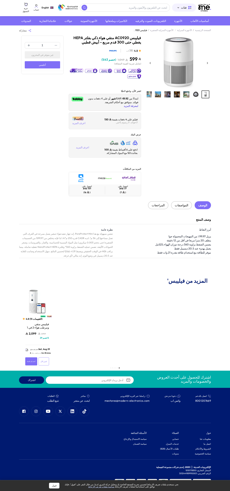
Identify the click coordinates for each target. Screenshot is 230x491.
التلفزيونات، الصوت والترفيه (150, 21)
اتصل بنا (207, 443)
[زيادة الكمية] (29, 45)
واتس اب (175, 400)
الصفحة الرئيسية (203, 30)
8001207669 (203, 400)
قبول (54, 485)
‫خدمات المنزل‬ (172, 443)
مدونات (175, 453)
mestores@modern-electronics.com (127, 400)
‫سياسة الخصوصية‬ (203, 453)
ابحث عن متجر (82, 400)
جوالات (68, 21)
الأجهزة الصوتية (88, 21)
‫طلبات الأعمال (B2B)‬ (169, 448)
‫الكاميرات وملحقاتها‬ (116, 21)
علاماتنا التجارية (47, 21)
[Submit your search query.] (84, 7)
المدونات (26, 21)
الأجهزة (178, 21)
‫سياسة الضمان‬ (140, 443)
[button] (205, 94)
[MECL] (204, 7)
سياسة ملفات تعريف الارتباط (101, 486)
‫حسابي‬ (175, 439)
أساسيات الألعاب (199, 21)
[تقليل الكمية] (56, 45)
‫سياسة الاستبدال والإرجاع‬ (135, 439)
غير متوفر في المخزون (42, 54)
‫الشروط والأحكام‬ (203, 448)
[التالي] (207, 63)
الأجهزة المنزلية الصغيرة (163, 30)
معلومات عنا (205, 439)
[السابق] (150, 63)
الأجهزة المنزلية (184, 30)
